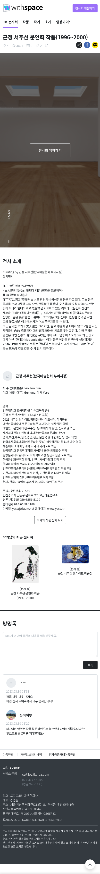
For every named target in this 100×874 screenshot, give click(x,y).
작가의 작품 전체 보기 (50, 520)
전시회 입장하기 (50, 150)
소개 (48, 21)
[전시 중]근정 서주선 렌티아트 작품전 (75, 571)
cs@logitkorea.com (35, 774)
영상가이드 (64, 21)
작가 (37, 21)
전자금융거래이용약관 (62, 754)
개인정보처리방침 (31, 754)
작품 (26, 21)
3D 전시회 (10, 21)
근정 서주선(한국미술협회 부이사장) (41, 375)
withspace (23, 7)
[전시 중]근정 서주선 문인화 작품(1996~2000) (25, 593)
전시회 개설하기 (85, 8)
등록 (90, 665)
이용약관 (8, 754)
